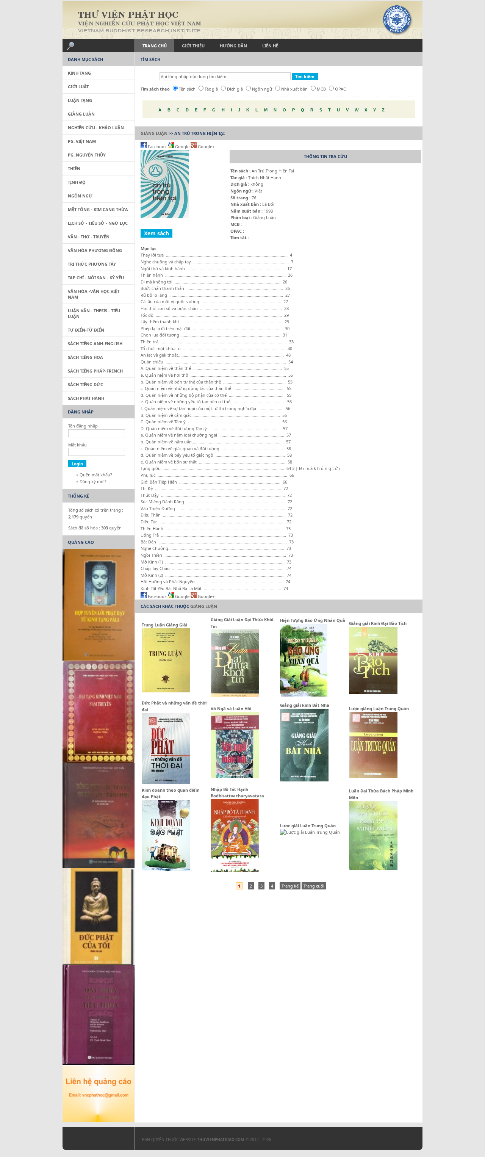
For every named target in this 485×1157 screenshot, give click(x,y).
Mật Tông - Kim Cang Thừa (98, 209)
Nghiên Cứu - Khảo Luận (96, 127)
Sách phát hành (86, 398)
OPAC (340, 89)
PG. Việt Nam (82, 141)
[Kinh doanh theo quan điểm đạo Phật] (166, 869)
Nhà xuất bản (294, 89)
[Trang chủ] (242, 20)
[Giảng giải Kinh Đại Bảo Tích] (373, 692)
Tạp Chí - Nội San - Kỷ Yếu (96, 277)
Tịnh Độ (77, 182)
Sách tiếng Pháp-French (95, 371)
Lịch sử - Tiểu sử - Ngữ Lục (98, 223)
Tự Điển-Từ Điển (86, 330)
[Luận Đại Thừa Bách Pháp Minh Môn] (373, 868)
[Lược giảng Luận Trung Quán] (373, 776)
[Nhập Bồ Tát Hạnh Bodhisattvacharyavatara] (235, 870)
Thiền (74, 168)
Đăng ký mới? (93, 481)
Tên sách (187, 89)
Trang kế (290, 886)
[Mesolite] (94, 1140)
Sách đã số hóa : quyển (95, 528)
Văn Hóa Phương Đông (95, 250)
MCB (321, 89)
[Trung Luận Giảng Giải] (166, 691)
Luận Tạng (80, 100)
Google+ (205, 146)
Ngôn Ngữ (80, 196)
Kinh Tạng (79, 73)
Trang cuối (314, 886)
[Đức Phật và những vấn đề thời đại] (166, 782)
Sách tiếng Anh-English (95, 343)
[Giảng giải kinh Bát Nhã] (304, 780)
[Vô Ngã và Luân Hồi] (235, 776)
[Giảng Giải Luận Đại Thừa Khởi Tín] (235, 695)
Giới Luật (78, 86)
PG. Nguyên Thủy (87, 155)
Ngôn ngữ (262, 89)
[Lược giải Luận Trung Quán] (310, 832)
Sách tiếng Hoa (85, 357)
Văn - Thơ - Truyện (89, 237)
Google (182, 146)
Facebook (157, 146)
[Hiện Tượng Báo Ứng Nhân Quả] (303, 695)
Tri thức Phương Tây (92, 264)
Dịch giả (235, 89)
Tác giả (211, 89)
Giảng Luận (154, 133)
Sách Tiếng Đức (85, 384)
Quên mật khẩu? (96, 475)
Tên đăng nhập (83, 426)
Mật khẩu (77, 445)
